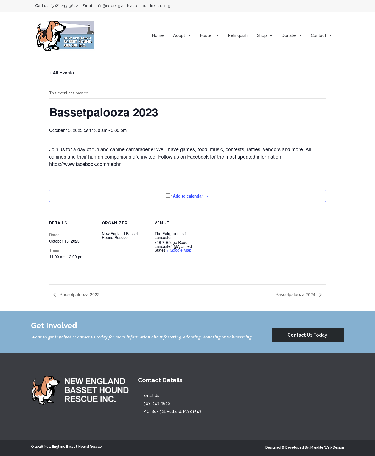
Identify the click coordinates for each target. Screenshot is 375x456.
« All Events (61, 72)
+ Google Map (179, 250)
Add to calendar (188, 196)
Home (158, 35)
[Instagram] (335, 6)
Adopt (179, 35)
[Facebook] (325, 6)
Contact (319, 35)
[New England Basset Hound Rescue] (65, 35)
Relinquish (238, 35)
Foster (207, 35)
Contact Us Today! (307, 335)
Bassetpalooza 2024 (296, 294)
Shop (262, 35)
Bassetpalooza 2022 (79, 294)
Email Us (151, 395)
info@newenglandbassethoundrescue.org (133, 6)
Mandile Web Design (327, 447)
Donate (289, 35)
